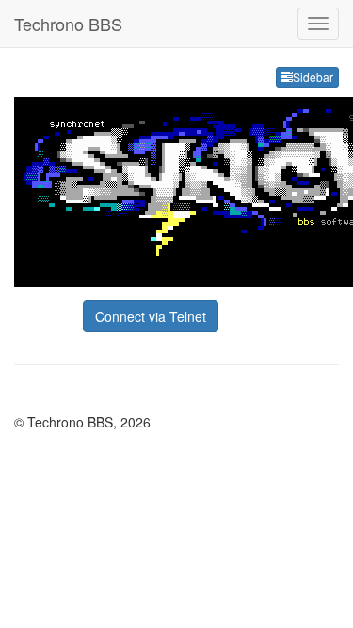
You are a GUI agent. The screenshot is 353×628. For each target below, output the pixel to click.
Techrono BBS (68, 23)
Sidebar (313, 77)
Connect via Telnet (150, 316)
